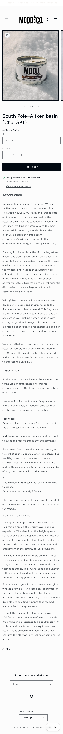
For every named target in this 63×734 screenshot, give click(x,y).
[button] (6, 19)
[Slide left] (24, 106)
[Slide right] (38, 106)
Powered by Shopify (42, 727)
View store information (18, 186)
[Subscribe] (49, 684)
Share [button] (9, 649)
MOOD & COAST (39, 522)
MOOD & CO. (26, 727)
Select (5, 134)
